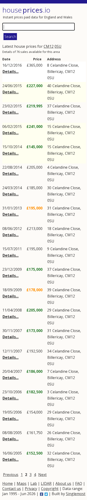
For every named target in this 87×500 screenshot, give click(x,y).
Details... (11, 71)
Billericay (55, 71)
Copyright (49, 488)
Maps (21, 483)
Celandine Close (64, 65)
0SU (58, 46)
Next (42, 474)
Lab (33, 483)
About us (63, 483)
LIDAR (46, 483)
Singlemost (75, 493)
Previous (10, 474)
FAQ (78, 483)
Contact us (11, 488)
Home (7, 483)
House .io (26, 10)
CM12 (49, 46)
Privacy (31, 488)
